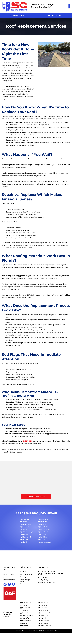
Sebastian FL (44, 532)
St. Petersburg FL (27, 532)
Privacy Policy (53, 630)
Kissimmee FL (26, 537)
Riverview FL (26, 542)
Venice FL (25, 529)
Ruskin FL (25, 540)
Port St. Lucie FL (45, 529)
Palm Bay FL (44, 527)
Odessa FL (25, 534)
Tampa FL (25, 522)
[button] (36, 496)
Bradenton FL (26, 524)
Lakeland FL (44, 519)
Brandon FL (44, 524)
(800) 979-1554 (40, 487)
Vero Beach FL (44, 540)
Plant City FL (44, 522)
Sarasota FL (26, 527)
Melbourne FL (26, 519)
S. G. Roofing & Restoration (22, 476)
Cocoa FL (43, 534)
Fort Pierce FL (44, 537)
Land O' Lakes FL (45, 542)
